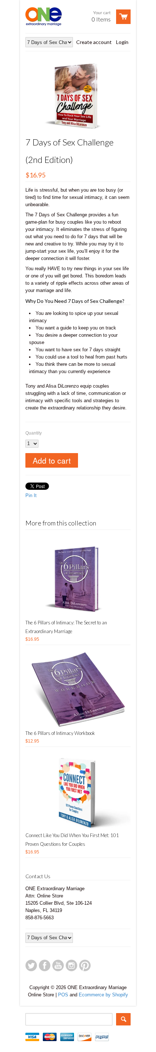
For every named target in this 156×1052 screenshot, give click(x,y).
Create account (94, 42)
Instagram (71, 965)
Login (122, 42)
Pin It (31, 495)
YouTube (58, 965)
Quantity (33, 433)
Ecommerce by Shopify (103, 994)
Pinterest (85, 965)
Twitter (31, 965)
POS (63, 994)
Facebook (44, 965)
